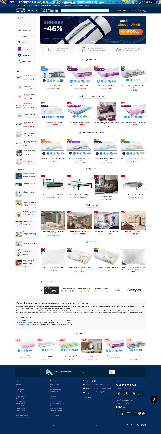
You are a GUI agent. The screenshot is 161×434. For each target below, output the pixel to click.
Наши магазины (34, 5)
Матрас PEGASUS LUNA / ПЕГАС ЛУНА (29, 142)
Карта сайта (53, 413)
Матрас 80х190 (20, 408)
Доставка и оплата (66, 5)
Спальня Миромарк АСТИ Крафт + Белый (91, 355)
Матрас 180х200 (20, 406)
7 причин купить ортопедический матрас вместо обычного (29, 192)
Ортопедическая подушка (23, 417)
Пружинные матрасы (23, 324)
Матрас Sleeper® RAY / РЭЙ (53, 86)
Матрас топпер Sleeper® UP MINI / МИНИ (53, 158)
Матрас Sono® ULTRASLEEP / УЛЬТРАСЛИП (133, 122)
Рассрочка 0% (56, 5)
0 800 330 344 (52, 11)
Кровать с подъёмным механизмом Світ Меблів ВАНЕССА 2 (106, 195)
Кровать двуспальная (22, 415)
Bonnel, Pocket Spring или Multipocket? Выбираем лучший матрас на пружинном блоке (28, 263)
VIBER (118, 395)
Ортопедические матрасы (24, 322)
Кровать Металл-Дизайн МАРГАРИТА (133, 195)
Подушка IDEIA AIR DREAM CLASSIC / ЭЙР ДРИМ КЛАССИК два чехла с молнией (133, 268)
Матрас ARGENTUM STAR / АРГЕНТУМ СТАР (69, 355)
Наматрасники (26, 30)
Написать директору (21, 425)
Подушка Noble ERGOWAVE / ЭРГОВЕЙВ (106, 267)
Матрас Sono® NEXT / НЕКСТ (25, 355)
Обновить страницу (80, 428)
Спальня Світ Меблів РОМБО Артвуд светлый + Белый (53, 231)
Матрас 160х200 (20, 403)
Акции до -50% (26, 55)
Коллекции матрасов (56, 410)
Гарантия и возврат (78, 5)
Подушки (24, 36)
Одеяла (24, 42)
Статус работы (54, 415)
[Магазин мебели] (24, 5)
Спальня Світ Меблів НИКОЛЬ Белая (80, 231)
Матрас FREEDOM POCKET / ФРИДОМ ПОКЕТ (133, 86)
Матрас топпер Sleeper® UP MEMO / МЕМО (133, 158)
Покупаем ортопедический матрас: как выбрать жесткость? (29, 233)
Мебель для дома (27, 49)
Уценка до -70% (26, 61)
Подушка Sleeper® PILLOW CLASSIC (53, 267)
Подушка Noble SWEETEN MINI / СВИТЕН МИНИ (79, 268)
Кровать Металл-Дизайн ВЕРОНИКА (53, 195)
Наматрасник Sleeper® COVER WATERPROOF (29, 132)
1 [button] (91, 41)
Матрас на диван (21, 413)
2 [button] (93, 41)
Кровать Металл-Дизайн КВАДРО (79, 195)
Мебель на (120, 411)
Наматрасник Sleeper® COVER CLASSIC (29, 160)
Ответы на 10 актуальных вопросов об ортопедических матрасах (29, 252)
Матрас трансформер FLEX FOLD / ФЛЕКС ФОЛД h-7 (106, 122)
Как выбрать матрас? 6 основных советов (29, 184)
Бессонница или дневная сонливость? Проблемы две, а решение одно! (29, 213)
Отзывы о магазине (46, 5)
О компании (53, 398)
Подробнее (88, 397)
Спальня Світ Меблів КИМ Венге (133, 231)
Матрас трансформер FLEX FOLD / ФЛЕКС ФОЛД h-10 (29, 151)
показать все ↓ (80, 328)
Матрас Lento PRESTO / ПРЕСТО (79, 122)
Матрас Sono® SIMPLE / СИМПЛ (29, 95)
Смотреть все (19, 270)
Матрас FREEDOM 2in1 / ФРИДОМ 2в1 (136, 355)
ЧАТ (134, 395)
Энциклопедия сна (55, 406)
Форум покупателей (56, 408)
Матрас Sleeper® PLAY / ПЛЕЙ (29, 123)
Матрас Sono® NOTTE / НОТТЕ (80, 86)
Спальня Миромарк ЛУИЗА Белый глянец (106, 231)
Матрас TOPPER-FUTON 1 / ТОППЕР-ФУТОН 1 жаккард (47, 355)
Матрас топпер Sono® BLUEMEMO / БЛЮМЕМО (29, 85)
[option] (93, 30)
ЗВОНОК (140, 395)
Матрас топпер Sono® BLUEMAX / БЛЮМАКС (29, 113)
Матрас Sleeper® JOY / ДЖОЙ (29, 104)
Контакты (87, 5)
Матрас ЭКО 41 (27, 75)
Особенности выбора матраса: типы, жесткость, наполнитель (29, 175)
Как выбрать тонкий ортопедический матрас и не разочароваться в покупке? (29, 203)
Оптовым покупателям (56, 401)
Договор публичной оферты (58, 403)
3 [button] (94, 41)
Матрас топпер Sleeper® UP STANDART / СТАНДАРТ (106, 159)
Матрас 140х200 (20, 410)
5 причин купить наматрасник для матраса (29, 242)
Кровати (24, 24)
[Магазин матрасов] (17, 6)
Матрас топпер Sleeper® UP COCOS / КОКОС (79, 159)
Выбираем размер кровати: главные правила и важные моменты (27, 224)
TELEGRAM (126, 395)
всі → (84, 334)
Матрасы (24, 18)
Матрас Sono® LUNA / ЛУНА (106, 86)
